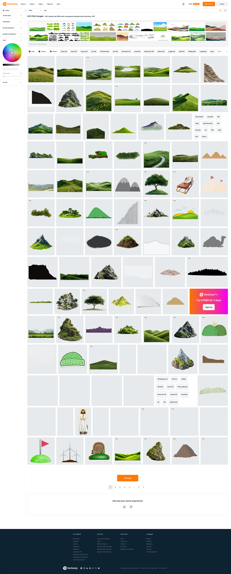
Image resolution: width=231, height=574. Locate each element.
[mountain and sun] (214, 329)
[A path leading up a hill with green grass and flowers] (70, 184)
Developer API (77, 552)
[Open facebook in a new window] (81, 568)
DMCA (99, 541)
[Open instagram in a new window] (84, 568)
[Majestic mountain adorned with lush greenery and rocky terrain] (70, 98)
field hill (181, 51)
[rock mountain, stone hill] (127, 184)
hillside (183, 379)
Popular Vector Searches (104, 546)
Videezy (75, 544)
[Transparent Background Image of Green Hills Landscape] (123, 127)
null (196, 136)
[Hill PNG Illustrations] (185, 451)
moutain (198, 130)
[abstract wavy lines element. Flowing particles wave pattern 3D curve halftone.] (127, 212)
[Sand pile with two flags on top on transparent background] (214, 184)
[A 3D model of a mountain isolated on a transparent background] (185, 329)
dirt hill (115, 51)
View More (216, 36)
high (219, 130)
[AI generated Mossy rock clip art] (156, 451)
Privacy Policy (153, 568)
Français (148, 549)
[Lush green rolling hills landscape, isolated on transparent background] (98, 184)
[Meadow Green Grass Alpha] (74, 272)
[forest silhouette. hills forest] (207, 272)
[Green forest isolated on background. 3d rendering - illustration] (41, 212)
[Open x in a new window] (96, 568)
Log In (222, 4)
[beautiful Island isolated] (41, 155)
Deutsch (148, 546)
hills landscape (182, 387)
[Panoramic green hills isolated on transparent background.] (214, 98)
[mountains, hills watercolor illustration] (151, 127)
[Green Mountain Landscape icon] (98, 212)
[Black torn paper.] (42, 272)
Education (76, 549)
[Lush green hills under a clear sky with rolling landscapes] (98, 69)
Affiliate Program (102, 544)
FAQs (122, 538)
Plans (190, 4)
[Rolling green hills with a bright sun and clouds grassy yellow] (185, 212)
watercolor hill (149, 51)
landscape (203, 51)
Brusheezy (76, 538)
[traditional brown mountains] (214, 155)
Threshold (6, 73)
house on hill (161, 394)
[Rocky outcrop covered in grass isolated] (70, 329)
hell (218, 123)
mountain (184, 394)
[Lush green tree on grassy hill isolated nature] (156, 184)
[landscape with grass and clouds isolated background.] (103, 359)
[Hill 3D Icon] (127, 359)
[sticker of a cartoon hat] (72, 359)
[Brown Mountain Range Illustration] (170, 272)
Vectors (23, 4)
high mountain (208, 123)
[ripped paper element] (41, 98)
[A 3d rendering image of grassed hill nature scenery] (68, 127)
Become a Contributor (127, 549)
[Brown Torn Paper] (213, 359)
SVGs (32, 51)
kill (164, 402)
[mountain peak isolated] (106, 272)
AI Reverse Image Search (80, 554)
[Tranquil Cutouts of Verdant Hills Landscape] (127, 98)
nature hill (161, 51)
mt (206, 130)
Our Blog (123, 546)
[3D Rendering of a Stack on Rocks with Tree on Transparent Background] (67, 301)
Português (149, 544)
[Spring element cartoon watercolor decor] (213, 390)
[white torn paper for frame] (156, 241)
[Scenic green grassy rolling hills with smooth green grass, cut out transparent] (70, 69)
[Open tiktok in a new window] (93, 568)
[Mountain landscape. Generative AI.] (74, 390)
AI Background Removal (80, 557)
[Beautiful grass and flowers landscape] (185, 155)
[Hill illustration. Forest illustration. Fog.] (184, 421)
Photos (32, 4)
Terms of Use (144, 568)
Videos (41, 4)
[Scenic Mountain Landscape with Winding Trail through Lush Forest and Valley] (214, 451)
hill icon (174, 379)
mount (204, 136)
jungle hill (171, 51)
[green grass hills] (156, 329)
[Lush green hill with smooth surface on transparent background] (156, 98)
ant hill (93, 51)
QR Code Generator (79, 560)
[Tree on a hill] (94, 301)
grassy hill (84, 51)
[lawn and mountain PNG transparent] (70, 155)
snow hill (74, 51)
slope (197, 123)
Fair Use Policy (163, 568)
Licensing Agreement (103, 538)
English (148, 538)
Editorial (49, 4)
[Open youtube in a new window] (98, 568)
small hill (137, 51)
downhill (210, 117)
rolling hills (192, 51)
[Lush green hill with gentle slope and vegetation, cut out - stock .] (185, 69)
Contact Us (124, 541)
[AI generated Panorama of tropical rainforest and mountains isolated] (41, 329)
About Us (123, 544)
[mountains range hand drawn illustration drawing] (42, 390)
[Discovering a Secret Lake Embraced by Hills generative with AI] (154, 421)
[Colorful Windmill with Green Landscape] (41, 421)
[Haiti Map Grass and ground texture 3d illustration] (98, 155)
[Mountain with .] (156, 212)
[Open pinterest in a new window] (90, 568)
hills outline (199, 117)
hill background (162, 379)
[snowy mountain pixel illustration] (106, 390)
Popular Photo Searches (104, 549)
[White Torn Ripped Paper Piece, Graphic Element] (138, 272)
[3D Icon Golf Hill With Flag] (41, 451)
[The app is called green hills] (127, 451)
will (218, 117)
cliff (212, 130)
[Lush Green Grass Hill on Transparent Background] (96, 127)
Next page (127, 478)
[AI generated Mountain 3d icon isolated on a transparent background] (182, 359)
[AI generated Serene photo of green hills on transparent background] (185, 98)
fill (158, 402)
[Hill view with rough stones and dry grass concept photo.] (214, 69)
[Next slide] (225, 51)
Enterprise (76, 546)
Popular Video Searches (104, 552)
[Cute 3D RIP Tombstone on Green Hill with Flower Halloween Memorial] (98, 451)
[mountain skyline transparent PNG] (99, 329)
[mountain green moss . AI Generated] (185, 241)
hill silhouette (104, 51)
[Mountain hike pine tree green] (152, 359)
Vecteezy (75, 541)
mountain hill (126, 51)
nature (220, 51)
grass (212, 51)
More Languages (151, 551)
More (58, 4)
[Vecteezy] (10, 4)
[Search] (220, 10)
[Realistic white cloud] (42, 359)
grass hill (64, 51)
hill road (160, 387)
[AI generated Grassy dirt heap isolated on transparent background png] (127, 241)
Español (148, 541)
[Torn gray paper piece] (148, 301)
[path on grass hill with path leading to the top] (156, 155)
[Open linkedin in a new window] (87, 568)
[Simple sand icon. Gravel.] (175, 301)
